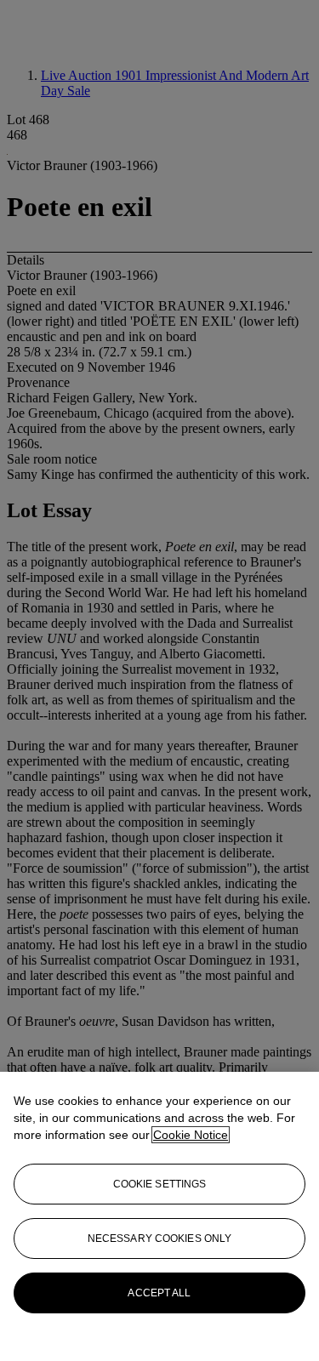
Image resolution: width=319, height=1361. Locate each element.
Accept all (159, 1293)
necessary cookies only (160, 1238)
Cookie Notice (190, 1135)
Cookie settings (160, 1184)
